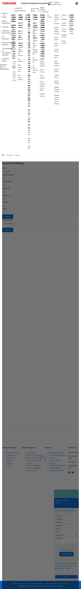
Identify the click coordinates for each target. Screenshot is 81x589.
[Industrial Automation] (0, 32)
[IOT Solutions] (0, 38)
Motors (17, 155)
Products (9, 155)
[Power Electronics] (0, 22)
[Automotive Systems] (0, 44)
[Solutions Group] (0, 60)
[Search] (37, 11)
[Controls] (0, 27)
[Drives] (0, 17)
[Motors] (0, 13)
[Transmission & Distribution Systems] (0, 51)
